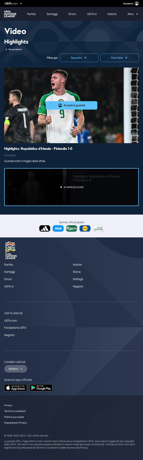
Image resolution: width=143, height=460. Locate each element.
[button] (131, 14)
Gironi (8, 279)
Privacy (8, 405)
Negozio (78, 286)
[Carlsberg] (71, 228)
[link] (31, 14)
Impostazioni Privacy (15, 422)
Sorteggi (9, 272)
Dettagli (78, 279)
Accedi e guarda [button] (74, 105)
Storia (77, 272)
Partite (8, 264)
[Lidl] (85, 228)
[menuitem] (32, 14)
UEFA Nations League (10, 14)
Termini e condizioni (15, 411)
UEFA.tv (9, 286)
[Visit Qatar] (98, 228)
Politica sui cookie (14, 417)
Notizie (77, 264)
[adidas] (44, 228)
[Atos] (58, 228)
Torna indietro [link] (15, 49)
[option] (71, 187)
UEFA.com (10, 320)
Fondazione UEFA (15, 328)
